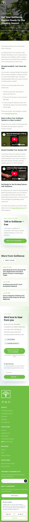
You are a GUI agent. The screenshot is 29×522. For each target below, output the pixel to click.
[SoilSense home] (3, 2)
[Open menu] (26, 2)
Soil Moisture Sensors (7, 413)
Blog (2, 452)
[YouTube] (9, 402)
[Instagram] (2, 402)
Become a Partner (5, 455)
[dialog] (14, 510)
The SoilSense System (7, 410)
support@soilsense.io (10, 113)
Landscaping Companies (7, 439)
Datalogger (4, 419)
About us (3, 449)
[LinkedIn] (6, 402)
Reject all (8, 514)
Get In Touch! (14, 495)
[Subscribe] (25, 481)
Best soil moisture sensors (8, 463)
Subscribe (13, 376)
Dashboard (4, 416)
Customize (14, 518)
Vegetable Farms (5, 433)
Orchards (3, 430)
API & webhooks (5, 422)
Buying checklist (5, 466)
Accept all (20, 514)
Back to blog (10, 260)
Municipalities (4, 436)
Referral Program (7, 441)
